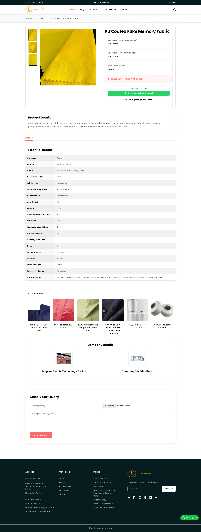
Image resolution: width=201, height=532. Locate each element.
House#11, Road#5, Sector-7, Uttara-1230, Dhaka (36, 486)
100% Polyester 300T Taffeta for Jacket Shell (39, 328)
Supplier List (110, 9)
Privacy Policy (100, 478)
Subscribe (169, 489)
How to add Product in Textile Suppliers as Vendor (104, 493)
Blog (82, 9)
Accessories (65, 486)
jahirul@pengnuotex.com (140, 99)
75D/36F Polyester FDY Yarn (162, 326)
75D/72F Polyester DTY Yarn (138, 326)
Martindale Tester (34, 493)
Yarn (61, 478)
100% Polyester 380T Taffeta (64, 326)
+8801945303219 (33, 499)
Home (72, 9)
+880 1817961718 (32, 503)
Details (29, 138)
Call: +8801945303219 (34, 2)
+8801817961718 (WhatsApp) (140, 93)
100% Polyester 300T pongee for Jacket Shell (88, 328)
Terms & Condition (102, 482)
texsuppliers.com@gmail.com (36, 507)
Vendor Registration (103, 503)
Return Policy (99, 500)
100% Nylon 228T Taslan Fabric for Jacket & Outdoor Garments (113, 329)
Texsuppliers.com (103, 528)
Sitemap (63, 494)
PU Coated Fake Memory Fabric (64, 18)
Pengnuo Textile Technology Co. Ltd (64, 371)
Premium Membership (104, 507)
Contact (125, 9)
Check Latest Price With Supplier (128, 79)
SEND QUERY (42, 435)
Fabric (40, 18)
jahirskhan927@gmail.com (36, 511)
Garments (64, 490)
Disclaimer (98, 486)
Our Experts (94, 9)
